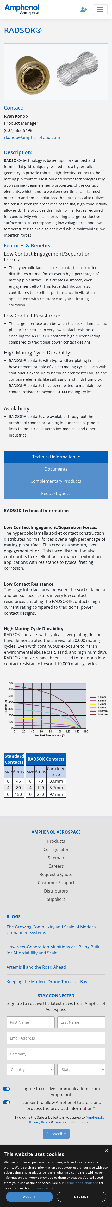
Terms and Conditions (81, 1183)
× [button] (106, 1151)
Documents (56, 469)
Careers (56, 866)
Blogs (14, 917)
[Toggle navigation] (100, 9)
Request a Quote (56, 874)
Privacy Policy (42, 1188)
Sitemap (56, 858)
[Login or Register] (83, 9)
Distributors (56, 891)
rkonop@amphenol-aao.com (32, 137)
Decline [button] (81, 1197)
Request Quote (56, 493)
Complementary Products (55, 481)
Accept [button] (29, 1197)
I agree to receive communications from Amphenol (61, 1091)
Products (56, 841)
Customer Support (56, 883)
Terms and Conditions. (71, 1122)
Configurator (56, 849)
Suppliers (56, 899)
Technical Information (54, 457)
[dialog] (56, 1176)
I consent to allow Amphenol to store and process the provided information (60, 1105)
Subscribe (56, 1134)
